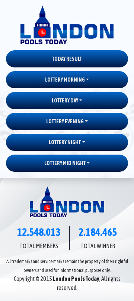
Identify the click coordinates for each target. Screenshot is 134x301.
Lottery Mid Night (65, 163)
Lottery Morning (65, 80)
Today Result (67, 59)
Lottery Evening (65, 121)
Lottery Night (65, 142)
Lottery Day (65, 101)
